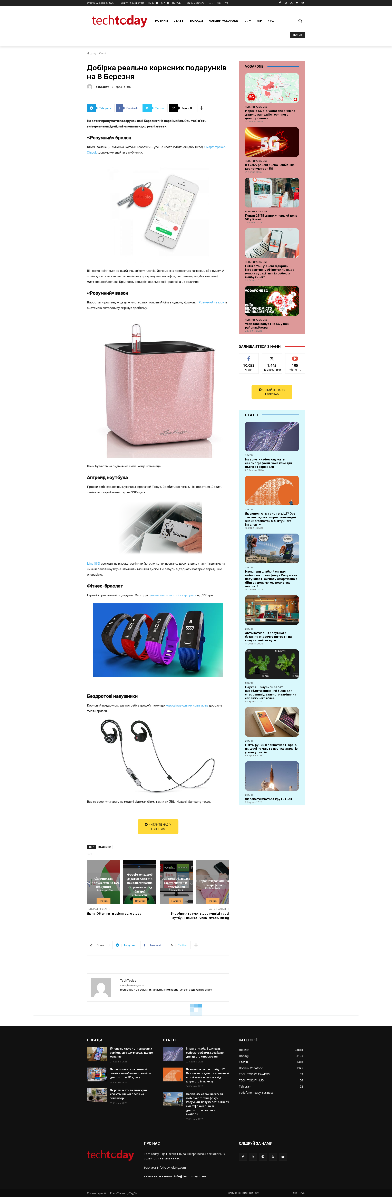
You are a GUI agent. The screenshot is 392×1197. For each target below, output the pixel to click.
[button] (300, 21)
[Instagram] (285, 3)
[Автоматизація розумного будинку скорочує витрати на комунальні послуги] (272, 610)
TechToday (101, 87)
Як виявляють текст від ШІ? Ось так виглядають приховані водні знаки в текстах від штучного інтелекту (270, 519)
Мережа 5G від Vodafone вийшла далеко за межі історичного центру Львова (270, 114)
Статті (102, 53)
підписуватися (296, 356)
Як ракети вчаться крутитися (268, 799)
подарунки (104, 846)
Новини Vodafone (256, 107)
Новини (103, 901)
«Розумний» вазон (210, 302)
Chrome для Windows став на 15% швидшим (103, 882)
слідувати (272, 356)
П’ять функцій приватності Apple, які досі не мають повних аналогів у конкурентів (271, 748)
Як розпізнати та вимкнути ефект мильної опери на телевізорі (128, 1094)
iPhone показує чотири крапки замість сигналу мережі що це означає (131, 1052)
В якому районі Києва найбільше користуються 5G (270, 167)
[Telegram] (263, 1157)
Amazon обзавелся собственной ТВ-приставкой (176, 882)
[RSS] (253, 1157)
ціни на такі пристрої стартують (172, 595)
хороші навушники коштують (187, 705)
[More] (201, 108)
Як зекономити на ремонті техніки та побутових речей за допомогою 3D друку (130, 1073)
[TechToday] (90, 86)
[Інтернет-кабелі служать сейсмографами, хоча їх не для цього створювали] (272, 436)
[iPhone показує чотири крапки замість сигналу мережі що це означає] (97, 1054)
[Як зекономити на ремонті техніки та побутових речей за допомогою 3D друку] (97, 1074)
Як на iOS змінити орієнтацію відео (114, 913)
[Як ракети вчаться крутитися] (272, 776)
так (249, 356)
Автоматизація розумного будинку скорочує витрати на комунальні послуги (268, 636)
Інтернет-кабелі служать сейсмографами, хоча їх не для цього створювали (269, 463)
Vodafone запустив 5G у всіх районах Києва (267, 325)
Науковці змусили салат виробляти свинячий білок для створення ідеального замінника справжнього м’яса (270, 692)
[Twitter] (291, 3)
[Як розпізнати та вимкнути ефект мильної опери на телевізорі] (97, 1095)
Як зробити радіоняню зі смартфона (212, 882)
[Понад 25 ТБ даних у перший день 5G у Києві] (272, 192)
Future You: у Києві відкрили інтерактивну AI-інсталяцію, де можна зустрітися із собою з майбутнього (269, 271)
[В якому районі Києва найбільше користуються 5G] (272, 142)
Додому (92, 53)
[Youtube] (302, 3)
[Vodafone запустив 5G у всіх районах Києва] (272, 301)
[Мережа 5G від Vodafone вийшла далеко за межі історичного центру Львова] (272, 88)
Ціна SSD (93, 563)
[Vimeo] (297, 3)
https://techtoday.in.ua (132, 985)
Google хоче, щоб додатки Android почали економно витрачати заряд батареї (140, 882)
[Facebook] (280, 3)
